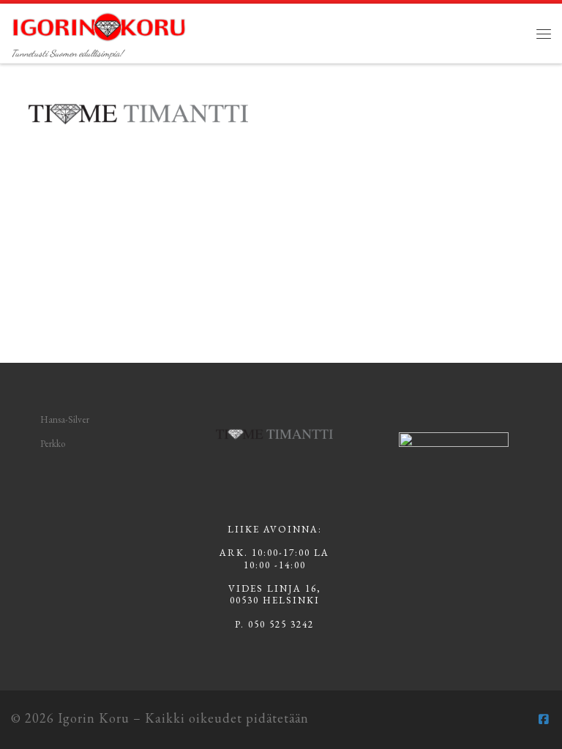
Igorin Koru (94, 718)
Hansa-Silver (64, 419)
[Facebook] (543, 719)
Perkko (52, 443)
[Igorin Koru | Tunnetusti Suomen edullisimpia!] (99, 24)
